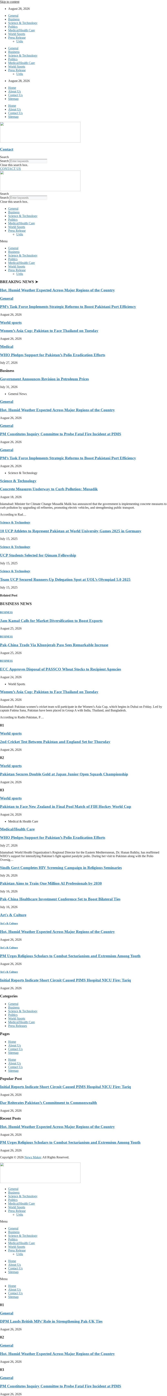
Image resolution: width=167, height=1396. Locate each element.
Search (4, 161)
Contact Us (15, 95)
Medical (6, 346)
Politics (13, 26)
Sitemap (13, 98)
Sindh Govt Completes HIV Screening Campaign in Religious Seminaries (61, 868)
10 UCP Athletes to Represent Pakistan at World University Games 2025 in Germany (70, 531)
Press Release (17, 37)
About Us (14, 91)
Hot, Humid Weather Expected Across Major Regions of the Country (57, 290)
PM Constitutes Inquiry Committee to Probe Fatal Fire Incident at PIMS (60, 434)
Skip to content (9, 1)
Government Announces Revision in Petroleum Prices (44, 379)
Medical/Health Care (21, 30)
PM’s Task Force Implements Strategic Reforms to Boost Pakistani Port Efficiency (68, 306)
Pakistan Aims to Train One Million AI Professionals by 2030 (51, 883)
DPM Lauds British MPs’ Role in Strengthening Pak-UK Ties (51, 1321)
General (13, 15)
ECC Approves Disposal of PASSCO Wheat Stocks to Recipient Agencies (60, 669)
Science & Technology (22, 23)
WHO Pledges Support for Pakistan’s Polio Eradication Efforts (52, 355)
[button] (83, 157)
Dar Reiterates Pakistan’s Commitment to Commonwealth (48, 1102)
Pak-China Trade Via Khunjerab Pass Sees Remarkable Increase (54, 645)
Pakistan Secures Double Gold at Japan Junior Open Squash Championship (64, 774)
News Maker (32, 1157)
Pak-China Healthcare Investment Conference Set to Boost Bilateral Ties (60, 899)
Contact (6, 149)
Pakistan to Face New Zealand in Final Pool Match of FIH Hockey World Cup (65, 806)
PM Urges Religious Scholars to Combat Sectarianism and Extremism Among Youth (70, 956)
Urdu (19, 41)
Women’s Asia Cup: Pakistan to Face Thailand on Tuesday (49, 331)
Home (12, 87)
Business (14, 19)
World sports (11, 322)
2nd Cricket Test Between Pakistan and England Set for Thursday (55, 742)
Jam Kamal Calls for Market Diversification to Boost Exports (51, 621)
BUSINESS (6, 612)
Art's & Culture (13, 915)
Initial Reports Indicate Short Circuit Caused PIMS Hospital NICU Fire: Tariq (65, 980)
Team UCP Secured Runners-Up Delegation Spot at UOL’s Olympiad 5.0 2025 (65, 579)
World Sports (16, 34)
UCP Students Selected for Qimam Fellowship (38, 555)
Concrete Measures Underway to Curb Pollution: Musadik (49, 489)
